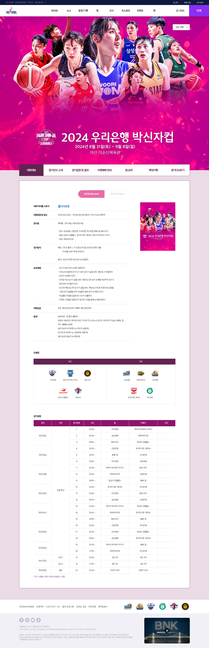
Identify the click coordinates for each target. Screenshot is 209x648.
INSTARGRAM (20, 2)
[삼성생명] (128, 604)
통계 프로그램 (68, 607)
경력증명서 (102, 607)
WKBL (54, 10)
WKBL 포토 (81, 607)
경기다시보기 (177, 170)
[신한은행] (139, 604)
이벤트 (140, 10)
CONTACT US (53, 607)
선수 (111, 10)
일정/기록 (83, 10)
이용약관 (40, 607)
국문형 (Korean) (91, 194)
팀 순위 (129, 170)
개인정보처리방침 (26, 607)
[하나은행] (162, 604)
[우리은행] (151, 604)
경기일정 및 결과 (80, 170)
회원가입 (187, 3)
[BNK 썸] (173, 604)
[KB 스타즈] (185, 604)
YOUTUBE (10, 2)
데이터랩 (92, 607)
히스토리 (126, 10)
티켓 (199, 10)
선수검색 (199, 3)
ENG (182, 10)
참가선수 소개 (56, 170)
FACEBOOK (39, 2)
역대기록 (153, 170)
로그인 (175, 3)
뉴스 (69, 10)
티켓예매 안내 (104, 170)
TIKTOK (30, 2)
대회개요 (31, 170)
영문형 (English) (117, 194)
